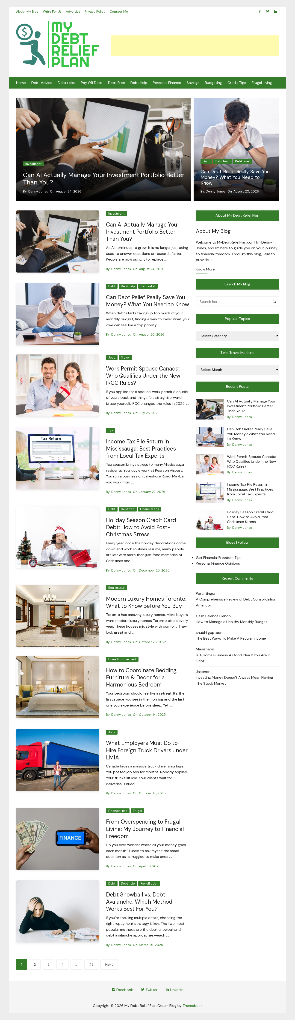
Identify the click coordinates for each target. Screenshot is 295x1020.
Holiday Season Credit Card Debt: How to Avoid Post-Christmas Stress (141, 527)
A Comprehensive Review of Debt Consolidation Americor (236, 602)
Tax (110, 430)
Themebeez (192, 1005)
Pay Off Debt (92, 82)
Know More (205, 269)
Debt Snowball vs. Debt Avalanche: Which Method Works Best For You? (139, 901)
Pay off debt (149, 883)
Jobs (213, 161)
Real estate (116, 588)
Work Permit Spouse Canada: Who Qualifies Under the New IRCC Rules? (240, 177)
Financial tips (149, 509)
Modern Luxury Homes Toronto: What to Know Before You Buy (146, 602)
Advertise (73, 11)
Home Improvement (122, 659)
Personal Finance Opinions (218, 563)
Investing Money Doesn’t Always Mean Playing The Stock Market (234, 680)
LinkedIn (176, 989)
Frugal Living (262, 82)
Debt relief (66, 82)
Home (21, 82)
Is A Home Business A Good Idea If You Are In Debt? (233, 658)
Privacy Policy (95, 11)
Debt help (128, 286)
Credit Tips (236, 82)
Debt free (127, 509)
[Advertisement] (195, 45)
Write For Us (52, 11)
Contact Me (119, 11)
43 (91, 964)
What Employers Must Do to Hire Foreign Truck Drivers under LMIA (147, 750)
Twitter (151, 989)
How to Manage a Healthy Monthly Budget (231, 621)
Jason (201, 671)
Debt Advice (41, 82)
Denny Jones (38, 191)
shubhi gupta (207, 632)
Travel (227, 161)
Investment (33, 164)
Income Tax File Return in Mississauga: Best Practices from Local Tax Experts (141, 448)
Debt (111, 286)
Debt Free (116, 82)
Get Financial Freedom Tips (219, 557)
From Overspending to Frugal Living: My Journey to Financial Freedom (145, 828)
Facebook (124, 989)
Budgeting (213, 82)
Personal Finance (167, 82)
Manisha (203, 649)
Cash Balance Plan (211, 616)
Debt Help (138, 82)
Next (109, 964)
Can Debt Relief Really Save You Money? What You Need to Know (147, 301)
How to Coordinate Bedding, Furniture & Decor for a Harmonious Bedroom (141, 677)
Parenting (204, 593)
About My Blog (27, 11)
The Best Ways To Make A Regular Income (231, 638)
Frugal (137, 811)
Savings (193, 82)
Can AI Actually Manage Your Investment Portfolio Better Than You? (103, 178)
